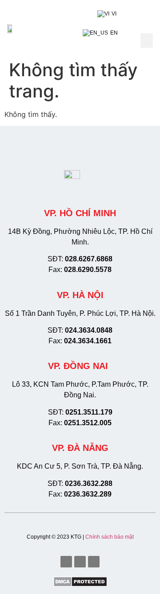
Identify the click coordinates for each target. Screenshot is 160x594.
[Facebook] (66, 561)
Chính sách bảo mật (109, 537)
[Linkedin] (94, 561)
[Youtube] (80, 561)
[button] (146, 40)
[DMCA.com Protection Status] (80, 584)
